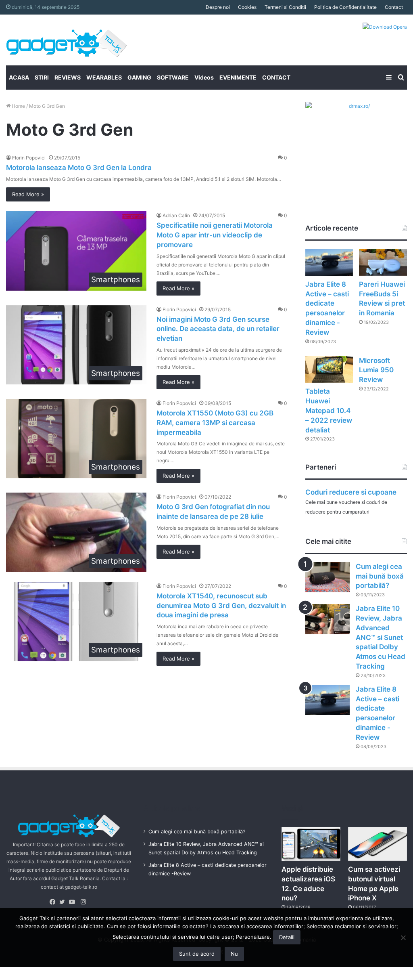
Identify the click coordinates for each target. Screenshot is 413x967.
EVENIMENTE (238, 77)
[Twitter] (64, 902)
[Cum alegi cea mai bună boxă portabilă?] (327, 577)
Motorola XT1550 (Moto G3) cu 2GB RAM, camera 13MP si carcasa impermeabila (214, 422)
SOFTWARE (173, 77)
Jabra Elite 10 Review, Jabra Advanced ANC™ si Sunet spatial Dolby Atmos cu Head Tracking (380, 637)
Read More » (28, 194)
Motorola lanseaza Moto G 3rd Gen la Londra (79, 168)
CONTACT (276, 77)
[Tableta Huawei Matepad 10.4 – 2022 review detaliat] (329, 369)
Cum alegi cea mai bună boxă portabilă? (380, 576)
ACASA (19, 77)
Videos (204, 77)
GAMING (139, 77)
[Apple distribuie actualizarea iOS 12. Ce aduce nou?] (311, 844)
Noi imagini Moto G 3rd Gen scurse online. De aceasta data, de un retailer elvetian (218, 329)
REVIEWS (67, 77)
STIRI (42, 77)
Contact (394, 7)
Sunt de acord (197, 953)
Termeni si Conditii (285, 7)
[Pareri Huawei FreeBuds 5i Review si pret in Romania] (383, 262)
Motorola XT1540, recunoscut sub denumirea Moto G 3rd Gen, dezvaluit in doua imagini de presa (221, 605)
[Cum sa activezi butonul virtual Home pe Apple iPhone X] (377, 844)
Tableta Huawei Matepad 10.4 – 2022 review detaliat (328, 410)
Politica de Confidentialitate (345, 7)
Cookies (247, 7)
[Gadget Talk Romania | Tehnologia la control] (66, 40)
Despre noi (218, 7)
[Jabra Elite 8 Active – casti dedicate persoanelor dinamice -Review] (329, 262)
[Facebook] (54, 902)
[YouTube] (74, 902)
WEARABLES (104, 77)
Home (17, 106)
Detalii (286, 937)
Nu (234, 953)
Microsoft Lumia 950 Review (376, 370)
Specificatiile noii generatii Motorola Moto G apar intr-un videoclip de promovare (214, 235)
